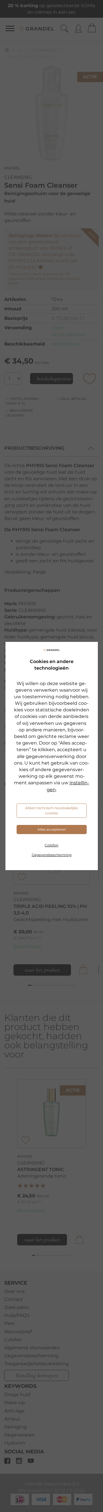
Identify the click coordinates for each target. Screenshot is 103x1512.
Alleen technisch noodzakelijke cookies (51, 810)
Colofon (51, 845)
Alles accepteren (51, 829)
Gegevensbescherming (52, 855)
